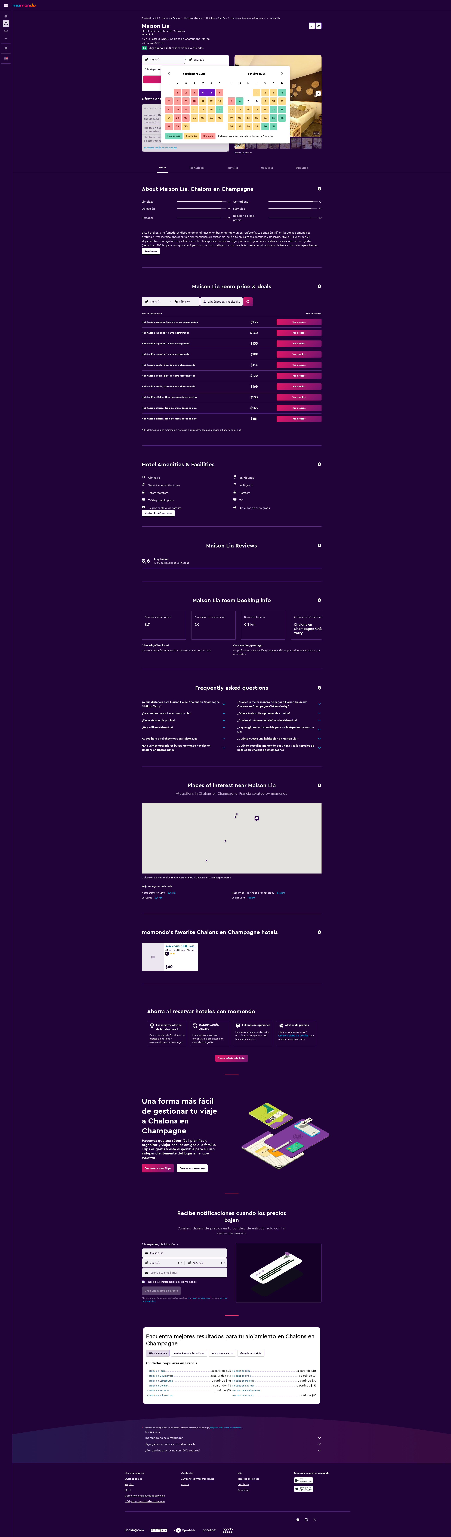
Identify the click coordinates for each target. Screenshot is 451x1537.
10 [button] (194, 101)
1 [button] (177, 92)
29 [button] (177, 126)
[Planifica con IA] (6, 38)
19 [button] (211, 109)
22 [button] (177, 118)
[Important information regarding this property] (319, 600)
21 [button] (169, 118)
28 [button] (169, 126)
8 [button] (177, 101)
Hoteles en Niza (241, 1371)
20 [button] (219, 109)
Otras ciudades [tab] (158, 1353)
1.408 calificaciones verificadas (183, 48)
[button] (6, 5)
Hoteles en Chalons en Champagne (248, 18)
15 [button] (177, 109)
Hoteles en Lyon (241, 1376)
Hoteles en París (156, 1371)
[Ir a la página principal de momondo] (24, 5)
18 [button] (203, 109)
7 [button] (169, 101)
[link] (231, 1058)
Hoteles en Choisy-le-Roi (246, 1390)
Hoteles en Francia (193, 18)
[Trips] (6, 48)
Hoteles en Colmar (157, 1386)
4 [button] (203, 92)
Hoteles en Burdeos (158, 1390)
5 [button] (211, 92)
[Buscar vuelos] (6, 16)
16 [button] (186, 109)
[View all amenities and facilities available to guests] (319, 464)
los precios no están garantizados (226, 1428)
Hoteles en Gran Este (216, 18)
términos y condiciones (198, 1298)
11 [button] (203, 101)
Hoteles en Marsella (243, 1381)
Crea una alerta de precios (293, 1035)
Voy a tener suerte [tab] (222, 1353)
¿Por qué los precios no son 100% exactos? (172, 1450)
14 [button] (169, 109)
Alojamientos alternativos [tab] (189, 1353)
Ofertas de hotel (150, 18)
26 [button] (211, 118)
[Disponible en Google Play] (303, 1480)
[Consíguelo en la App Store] (303, 1489)
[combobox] (188, 1253)
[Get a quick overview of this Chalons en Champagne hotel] (319, 189)
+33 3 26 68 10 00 (153, 43)
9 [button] (186, 101)
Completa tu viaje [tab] (250, 1353)
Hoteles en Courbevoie (160, 1376)
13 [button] (219, 101)
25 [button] (202, 118)
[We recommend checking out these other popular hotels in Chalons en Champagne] (319, 932)
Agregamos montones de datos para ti (170, 1444)
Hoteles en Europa (171, 18)
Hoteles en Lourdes (243, 1386)
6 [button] (220, 92)
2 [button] (186, 92)
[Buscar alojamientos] (6, 23)
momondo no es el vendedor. (164, 1437)
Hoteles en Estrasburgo (160, 1381)
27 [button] (219, 118)
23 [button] (185, 118)
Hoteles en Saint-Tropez (160, 1395)
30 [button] (186, 126)
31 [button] (273, 126)
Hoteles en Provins (243, 1395)
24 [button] (194, 118)
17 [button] (194, 109)
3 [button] (194, 92)
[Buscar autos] (6, 31)
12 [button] (211, 101)
